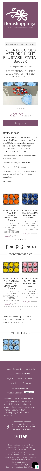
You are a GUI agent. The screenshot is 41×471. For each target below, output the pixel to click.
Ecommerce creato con (20, 467)
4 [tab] (24, 108)
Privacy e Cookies (14, 392)
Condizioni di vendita (21, 388)
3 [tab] (21, 108)
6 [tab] (16, 306)
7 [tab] (18, 306)
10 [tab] (25, 306)
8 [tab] (20, 306)
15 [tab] (36, 306)
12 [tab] (29, 306)
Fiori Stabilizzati (11, 44)
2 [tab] (19, 108)
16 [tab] (20, 309)
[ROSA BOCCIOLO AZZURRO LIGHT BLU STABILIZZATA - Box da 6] (20, 93)
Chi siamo (27, 383)
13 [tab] (32, 306)
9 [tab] (23, 306)
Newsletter (15, 383)
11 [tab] (27, 306)
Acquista (20, 123)
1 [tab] (17, 108)
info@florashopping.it (20, 464)
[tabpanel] (20, 93)
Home (8, 369)
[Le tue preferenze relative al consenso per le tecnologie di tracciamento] (37, 467)
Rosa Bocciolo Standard (26, 44)
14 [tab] (34, 306)
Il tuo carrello (29, 369)
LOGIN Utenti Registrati (20, 373)
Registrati (11, 378)
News (20, 378)
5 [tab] (25, 239)
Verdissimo (19, 322)
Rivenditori (29, 378)
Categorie (17, 369)
